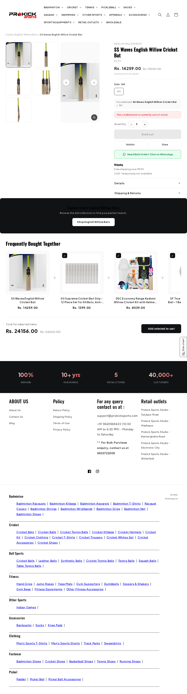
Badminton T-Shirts (127, 503)
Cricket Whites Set (120, 537)
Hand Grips (24, 584)
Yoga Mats (65, 584)
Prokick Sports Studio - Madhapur (155, 423)
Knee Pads (55, 625)
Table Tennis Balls (28, 566)
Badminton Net (135, 509)
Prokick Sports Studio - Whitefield (155, 456)
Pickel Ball (37, 679)
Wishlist (130, 144)
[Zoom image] (94, 117)
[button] (53, 7)
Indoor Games (26, 607)
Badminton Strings (43, 509)
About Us (15, 410)
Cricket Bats (25, 532)
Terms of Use (61, 423)
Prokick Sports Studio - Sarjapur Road (155, 412)
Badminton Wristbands (76, 509)
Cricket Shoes (48, 542)
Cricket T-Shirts (63, 537)
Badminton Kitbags (63, 503)
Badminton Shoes (28, 514)
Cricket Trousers (91, 537)
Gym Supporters (88, 584)
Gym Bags (23, 589)
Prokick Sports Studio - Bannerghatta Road (155, 434)
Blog (12, 423)
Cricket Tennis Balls (74, 532)
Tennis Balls (126, 561)
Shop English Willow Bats (93, 221)
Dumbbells (111, 584)
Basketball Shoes (81, 661)
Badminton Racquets (31, 503)
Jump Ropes (45, 584)
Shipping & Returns (128, 193)
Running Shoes (130, 661)
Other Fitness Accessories (85, 589)
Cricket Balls (47, 532)
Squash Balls (147, 561)
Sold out (148, 134)
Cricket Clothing (36, 537)
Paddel (21, 679)
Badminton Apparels (94, 503)
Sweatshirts (113, 643)
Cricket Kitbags (103, 532)
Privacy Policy (61, 429)
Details (119, 183)
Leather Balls (48, 561)
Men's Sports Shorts (65, 643)
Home (9, 34)
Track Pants (92, 643)
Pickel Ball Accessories (64, 679)
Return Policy (61, 410)
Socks (39, 625)
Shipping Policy (62, 416)
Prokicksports (171, 498)
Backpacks (23, 625)
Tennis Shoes (106, 661)
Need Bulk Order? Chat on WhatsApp (150, 154)
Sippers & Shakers (136, 584)
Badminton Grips (108, 509)
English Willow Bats (26, 34)
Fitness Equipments (48, 589)
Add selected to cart (161, 328)
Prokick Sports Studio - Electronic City (155, 445)
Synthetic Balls (71, 561)
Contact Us (16, 416)
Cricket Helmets (129, 532)
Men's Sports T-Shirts (31, 643)
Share (165, 144)
